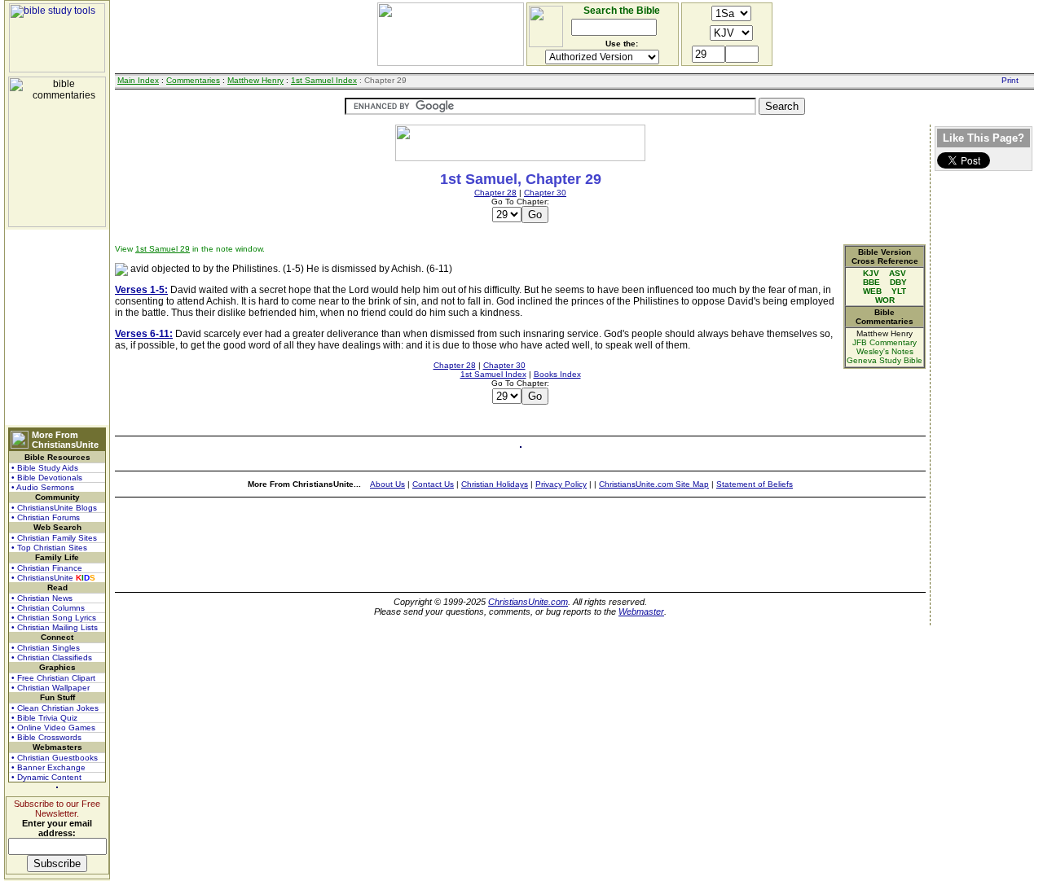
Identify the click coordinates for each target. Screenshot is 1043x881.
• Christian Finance (46, 567)
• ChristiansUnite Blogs (54, 507)
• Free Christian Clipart (53, 677)
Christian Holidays (494, 484)
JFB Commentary (884, 342)
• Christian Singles (45, 647)
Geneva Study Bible (884, 360)
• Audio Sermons (42, 487)
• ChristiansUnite (53, 577)
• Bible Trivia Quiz (44, 717)
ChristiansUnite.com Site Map (654, 484)
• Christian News (42, 598)
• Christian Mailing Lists (54, 627)
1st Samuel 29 (162, 248)
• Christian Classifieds (51, 657)
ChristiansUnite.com (528, 602)
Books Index (557, 374)
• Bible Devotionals (46, 477)
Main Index (138, 80)
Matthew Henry (255, 80)
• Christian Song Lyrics (53, 617)
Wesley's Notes (884, 351)
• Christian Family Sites (54, 537)
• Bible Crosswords (46, 737)
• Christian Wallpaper (50, 687)
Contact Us (433, 484)
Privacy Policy (561, 484)
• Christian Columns (48, 607)
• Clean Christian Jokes (55, 707)
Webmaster (641, 611)
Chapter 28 (495, 192)
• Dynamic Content (46, 777)
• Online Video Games (53, 727)
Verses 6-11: (144, 334)
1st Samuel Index (324, 80)
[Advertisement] (57, 327)
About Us (387, 484)
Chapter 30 (545, 192)
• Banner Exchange (48, 767)
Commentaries (193, 80)
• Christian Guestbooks (54, 757)
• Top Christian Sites (49, 547)
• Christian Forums (45, 517)
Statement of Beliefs (754, 484)
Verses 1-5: (141, 290)
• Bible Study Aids (44, 467)
